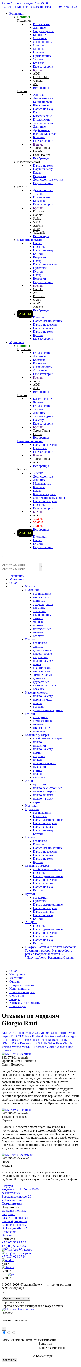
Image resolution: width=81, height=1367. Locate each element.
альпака (38, 646)
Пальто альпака (43, 328)
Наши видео (17, 1006)
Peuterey (26, 1043)
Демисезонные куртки (48, 179)
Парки (37, 112)
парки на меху (42, 699)
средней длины (43, 604)
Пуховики (24, 20)
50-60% (38, 522)
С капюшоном (42, 41)
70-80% (38, 526)
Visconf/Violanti (46, 1047)
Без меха (38, 63)
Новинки (23, 17)
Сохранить (9, 1359)
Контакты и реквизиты (24, 1002)
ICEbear (24, 1039)
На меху (38, 420)
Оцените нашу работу (16, 1298)
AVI (35, 84)
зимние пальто (42, 674)
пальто (37, 742)
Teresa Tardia (41, 147)
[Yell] (11, 1274)
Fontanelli (38, 1036)
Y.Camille (39, 232)
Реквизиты (55, 957)
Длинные (39, 27)
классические (42, 667)
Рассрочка (69, 947)
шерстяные (40, 657)
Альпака (38, 94)
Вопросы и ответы (47, 954)
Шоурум (30, 947)
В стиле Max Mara (45, 133)
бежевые (39, 689)
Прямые (38, 52)
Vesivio (17, 1047)
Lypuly (63, 1039)
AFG (36, 388)
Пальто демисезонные (48, 321)
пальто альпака (43, 795)
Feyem (6, 1036)
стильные (39, 611)
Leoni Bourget (49, 1039)
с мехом (38, 618)
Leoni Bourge (41, 154)
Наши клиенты (19, 988)
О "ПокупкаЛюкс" (44, 955)
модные (38, 621)
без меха (38, 636)
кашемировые (42, 653)
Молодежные (42, 483)
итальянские (41, 597)
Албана (38, 225)
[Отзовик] (8, 1267)
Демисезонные (43, 98)
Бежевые (39, 137)
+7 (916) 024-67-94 (14, 1256)
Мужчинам (16, 342)
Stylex (37, 218)
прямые (38, 625)
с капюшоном (42, 614)
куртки (37, 752)
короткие (39, 607)
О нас (13, 583)
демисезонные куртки (48, 710)
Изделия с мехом (28, 162)
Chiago (40, 1032)
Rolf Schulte (40, 1043)
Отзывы (68, 957)
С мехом (38, 45)
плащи (37, 703)
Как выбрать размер (15, 1221)
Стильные (40, 38)
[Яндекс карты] (8, 1260)
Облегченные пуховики (49, 497)
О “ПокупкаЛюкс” (14, 1228)
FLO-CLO (18, 1036)
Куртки (22, 186)
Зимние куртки (43, 416)
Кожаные (39, 200)
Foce (28, 1036)
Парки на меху (43, 169)
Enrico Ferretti (66, 1032)
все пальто (40, 643)
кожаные (39, 731)
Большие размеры (30, 239)
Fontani (50, 1036)
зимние (38, 632)
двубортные (41, 682)
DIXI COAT (41, 77)
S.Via (36, 222)
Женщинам (16, 13)
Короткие (39, 34)
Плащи (37, 172)
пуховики (39, 745)
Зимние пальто (43, 123)
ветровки (39, 706)
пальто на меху (43, 660)
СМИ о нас (16, 995)
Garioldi (38, 80)
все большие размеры (47, 738)
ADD (36, 73)
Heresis (37, 151)
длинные (39, 600)
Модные (38, 48)
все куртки (40, 717)
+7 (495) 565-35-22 (64, 6)
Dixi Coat (39, 211)
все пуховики (42, 593)
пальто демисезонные (47, 788)
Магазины (16, 978)
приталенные (42, 628)
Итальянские (41, 24)
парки (37, 664)
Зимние (38, 59)
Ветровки (39, 176)
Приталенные (42, 56)
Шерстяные (41, 105)
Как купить (17, 974)
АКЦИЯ (25, 314)
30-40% (38, 519)
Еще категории (43, 66)
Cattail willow (26, 1032)
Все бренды (41, 87)
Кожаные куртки (44, 494)
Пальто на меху (43, 109)
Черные (38, 402)
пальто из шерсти (44, 763)
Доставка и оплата (49, 947)
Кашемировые (42, 101)
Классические (42, 116)
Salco (52, 1043)
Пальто (22, 91)
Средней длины (43, 31)
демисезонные (42, 650)
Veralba (7, 1047)
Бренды (38, 70)
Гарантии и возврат (38, 950)
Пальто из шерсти (45, 264)
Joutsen (37, 381)
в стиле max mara (44, 685)
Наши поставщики (22, 992)
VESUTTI (29, 1047)
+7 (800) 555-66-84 (14, 1246)
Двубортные (41, 130)
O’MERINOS (11, 1043)
